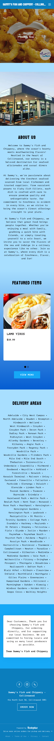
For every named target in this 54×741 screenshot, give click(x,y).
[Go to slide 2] (28, 367)
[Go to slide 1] (25, 367)
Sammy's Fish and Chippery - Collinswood (24, 4)
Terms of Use (20, 736)
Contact (45, 736)
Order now (27, 37)
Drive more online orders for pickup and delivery (27, 731)
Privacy (34, 736)
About (7, 736)
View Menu (27, 375)
